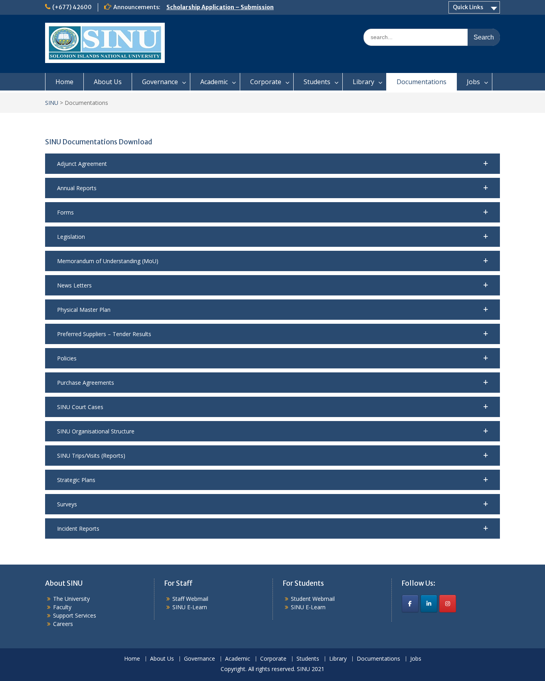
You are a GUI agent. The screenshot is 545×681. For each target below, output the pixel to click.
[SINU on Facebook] (410, 603)
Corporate (265, 81)
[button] (272, 164)
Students (317, 81)
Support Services (74, 615)
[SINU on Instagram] (447, 603)
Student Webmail (313, 598)
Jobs (473, 81)
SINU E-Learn (189, 607)
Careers (63, 624)
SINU (51, 102)
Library (363, 81)
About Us (108, 81)
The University (71, 598)
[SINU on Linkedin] (429, 603)
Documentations (421, 81)
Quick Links (468, 7)
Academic (214, 81)
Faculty (62, 607)
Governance (160, 81)
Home (64, 81)
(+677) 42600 (72, 7)
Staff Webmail (190, 598)
